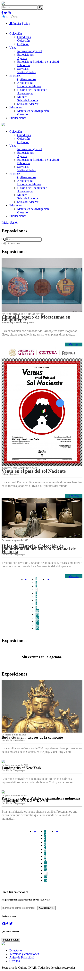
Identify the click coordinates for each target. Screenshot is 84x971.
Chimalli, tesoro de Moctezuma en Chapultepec (36, 318)
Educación (15, 107)
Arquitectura (25, 82)
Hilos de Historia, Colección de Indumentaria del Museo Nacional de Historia (39, 549)
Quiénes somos (26, 79)
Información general (29, 51)
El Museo (15, 75)
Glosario (22, 114)
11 (37, 614)
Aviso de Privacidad (21, 957)
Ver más (74, 344)
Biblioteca (23, 65)
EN (16, 17)
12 (37, 617)
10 (37, 610)
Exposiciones (25, 54)
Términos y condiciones (24, 954)
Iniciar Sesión (21, 23)
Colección (15, 33)
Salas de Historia (27, 100)
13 (37, 621)
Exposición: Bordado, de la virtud (38, 61)
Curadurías (24, 37)
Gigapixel (23, 44)
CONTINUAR (46, 907)
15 (37, 628)
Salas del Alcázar (27, 103)
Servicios (23, 68)
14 (37, 625)
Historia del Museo (29, 86)
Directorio (15, 950)
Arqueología (25, 93)
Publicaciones (17, 118)
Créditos (14, 961)
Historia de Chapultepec (32, 89)
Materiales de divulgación (33, 110)
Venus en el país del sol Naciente (34, 471)
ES (7, 17)
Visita (12, 47)
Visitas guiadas (26, 72)
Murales (22, 96)
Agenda (22, 58)
